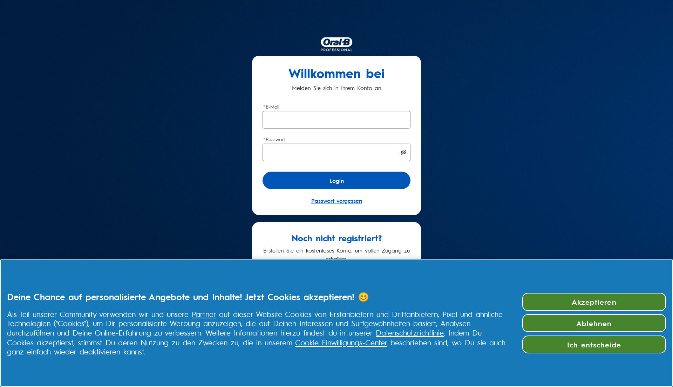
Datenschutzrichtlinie (410, 332)
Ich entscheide (594, 344)
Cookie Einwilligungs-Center (341, 342)
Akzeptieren (594, 301)
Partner (204, 314)
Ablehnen (594, 322)
